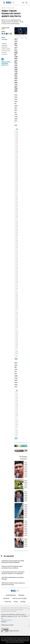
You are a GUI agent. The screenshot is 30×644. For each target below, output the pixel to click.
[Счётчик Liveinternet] (4, 630)
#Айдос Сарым (6, 49)
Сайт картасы (5, 628)
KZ (23, 2)
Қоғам (16, 601)
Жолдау (22, 601)
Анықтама (8, 601)
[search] (26, 3)
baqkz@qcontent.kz (6, 620)
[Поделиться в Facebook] (2, 34)
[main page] (13, 3)
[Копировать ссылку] (11, 34)
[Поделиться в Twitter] (7, 34)
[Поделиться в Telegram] (4, 34)
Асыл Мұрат (4, 39)
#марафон (4, 45)
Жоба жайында (11, 595)
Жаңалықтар (10, 8)
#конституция (6, 50)
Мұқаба (4, 8)
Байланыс (6, 598)
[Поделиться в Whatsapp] (9, 34)
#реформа (4, 47)
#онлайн (4, 43)
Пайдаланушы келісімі (7, 625)
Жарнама (21, 595)
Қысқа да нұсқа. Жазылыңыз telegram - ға (6, 63)
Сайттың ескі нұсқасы (19, 598)
